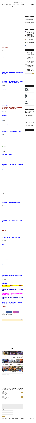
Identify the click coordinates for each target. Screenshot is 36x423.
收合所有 (28, 87)
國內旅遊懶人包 (17, 4)
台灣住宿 (14, 4)
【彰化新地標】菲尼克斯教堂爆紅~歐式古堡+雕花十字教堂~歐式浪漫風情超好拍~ (30, 70)
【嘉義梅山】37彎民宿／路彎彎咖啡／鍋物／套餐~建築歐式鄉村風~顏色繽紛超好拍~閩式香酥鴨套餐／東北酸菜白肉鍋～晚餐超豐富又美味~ (30, 33)
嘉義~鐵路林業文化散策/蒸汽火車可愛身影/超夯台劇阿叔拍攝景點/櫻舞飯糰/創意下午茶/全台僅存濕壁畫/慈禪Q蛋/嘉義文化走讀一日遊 (30, 53)
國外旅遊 (3, 4)
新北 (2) (26, 106)
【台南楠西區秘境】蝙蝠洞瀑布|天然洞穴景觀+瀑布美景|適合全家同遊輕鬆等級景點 (5, 389)
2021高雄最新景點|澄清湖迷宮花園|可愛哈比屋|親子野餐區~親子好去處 (30, 43)
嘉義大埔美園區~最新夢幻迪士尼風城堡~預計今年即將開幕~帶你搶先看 (30, 62)
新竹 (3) (26, 94)
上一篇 (7, 379)
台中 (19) (26, 96)
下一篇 (18, 379)
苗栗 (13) (26, 95)
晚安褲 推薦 (21, 319)
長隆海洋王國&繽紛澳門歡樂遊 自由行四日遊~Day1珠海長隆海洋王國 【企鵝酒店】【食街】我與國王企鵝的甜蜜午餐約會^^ (6, 372)
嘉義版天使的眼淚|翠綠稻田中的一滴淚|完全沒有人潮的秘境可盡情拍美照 (30, 46)
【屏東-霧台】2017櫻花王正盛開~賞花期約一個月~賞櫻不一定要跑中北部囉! (12, 389)
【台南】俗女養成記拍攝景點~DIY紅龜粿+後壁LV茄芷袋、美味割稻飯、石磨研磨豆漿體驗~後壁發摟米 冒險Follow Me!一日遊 (30, 58)
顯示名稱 (3, 409)
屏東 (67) (26, 102)
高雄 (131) (26, 101)
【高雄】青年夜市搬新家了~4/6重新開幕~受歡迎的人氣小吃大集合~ (20, 364)
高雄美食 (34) (26, 103)
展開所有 (26, 87)
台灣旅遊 (10, 4)
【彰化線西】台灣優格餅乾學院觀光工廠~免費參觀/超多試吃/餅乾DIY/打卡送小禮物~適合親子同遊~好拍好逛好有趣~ (6, 365)
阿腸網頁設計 (34, 422)
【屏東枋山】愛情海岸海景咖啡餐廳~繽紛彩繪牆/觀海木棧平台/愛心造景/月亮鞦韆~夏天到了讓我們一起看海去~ (13, 365)
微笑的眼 (18, 420)
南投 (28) (26, 97)
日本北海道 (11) (27, 90)
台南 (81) (26, 100)
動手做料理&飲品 (22, 4)
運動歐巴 (26, 125)
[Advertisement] (12, 27)
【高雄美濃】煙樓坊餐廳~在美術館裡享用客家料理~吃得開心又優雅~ (30, 40)
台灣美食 (7, 4)
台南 (12, 6)
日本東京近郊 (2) (27, 88)
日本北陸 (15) (26, 89)
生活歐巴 (26, 115)
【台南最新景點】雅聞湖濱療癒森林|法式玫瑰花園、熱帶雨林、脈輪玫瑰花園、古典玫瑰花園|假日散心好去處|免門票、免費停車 (30, 66)
